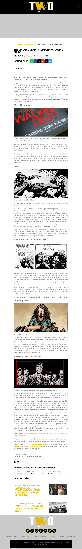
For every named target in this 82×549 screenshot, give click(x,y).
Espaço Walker (25, 536)
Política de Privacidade (40, 536)
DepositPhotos (71, 536)
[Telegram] (50, 531)
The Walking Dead (49, 467)
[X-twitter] (32, 531)
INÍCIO (20, 44)
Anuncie (52, 536)
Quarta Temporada (25, 467)
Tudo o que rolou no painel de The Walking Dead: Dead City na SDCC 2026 (30, 507)
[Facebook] (28, 531)
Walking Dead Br (35, 446)
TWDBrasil (18, 446)
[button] (32, 61)
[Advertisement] (41, 25)
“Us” (23, 79)
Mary (17, 467)
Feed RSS (61, 536)
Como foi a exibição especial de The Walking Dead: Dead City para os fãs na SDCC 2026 (27, 490)
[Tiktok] (41, 531)
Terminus (39, 467)
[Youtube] (45, 531)
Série (34, 467)
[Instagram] (37, 531)
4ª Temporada (28, 44)
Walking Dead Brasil (39, 444)
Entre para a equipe (11, 536)
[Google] (54, 531)
